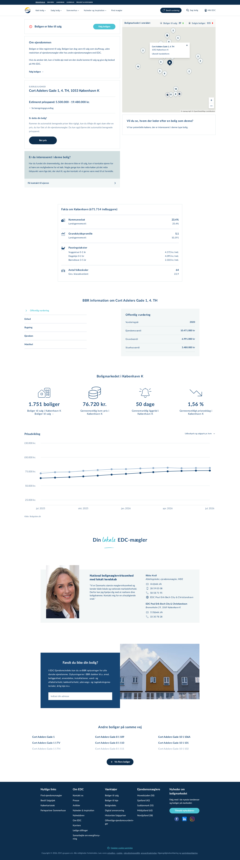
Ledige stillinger (80, 830)
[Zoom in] (211, 100)
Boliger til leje (111, 800)
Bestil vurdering (172, 10)
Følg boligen (104, 27)
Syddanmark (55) (145, 805)
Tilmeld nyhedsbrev (184, 811)
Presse (76, 800)
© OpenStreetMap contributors (203, 111)
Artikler (76, 805)
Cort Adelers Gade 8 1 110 (109, 743)
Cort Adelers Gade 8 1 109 (109, 737)
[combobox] (80, 696)
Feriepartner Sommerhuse (53, 810)
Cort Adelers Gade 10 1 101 (173, 743)
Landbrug (60, 2)
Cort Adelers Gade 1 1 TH (46, 749)
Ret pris (43, 140)
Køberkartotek (48, 805)
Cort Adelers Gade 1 (43, 737)
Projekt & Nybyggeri (84, 2)
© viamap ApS (186, 111)
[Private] (27, 10)
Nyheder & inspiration (83, 810)
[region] (169, 65)
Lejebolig (70, 2)
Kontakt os (78, 795)
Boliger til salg (112, 795)
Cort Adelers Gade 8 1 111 (109, 749)
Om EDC (77, 820)
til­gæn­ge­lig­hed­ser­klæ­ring (168, 853)
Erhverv (50, 2)
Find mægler (116, 10)
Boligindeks (110, 805)
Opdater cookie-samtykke (122, 848)
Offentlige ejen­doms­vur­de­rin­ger (119, 822)
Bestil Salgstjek (48, 800)
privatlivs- (111, 853)
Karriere (77, 825)
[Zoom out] (211, 106)
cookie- (120, 853)
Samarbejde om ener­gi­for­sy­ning (86, 837)
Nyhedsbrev (78, 815)
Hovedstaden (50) (145, 795)
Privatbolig (40, 2)
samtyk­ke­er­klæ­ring (190, 853)
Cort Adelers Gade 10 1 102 (173, 749)
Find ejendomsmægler (51, 795)
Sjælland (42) (143, 800)
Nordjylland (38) (145, 815)
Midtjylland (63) (144, 810)
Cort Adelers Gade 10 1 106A (174, 737)
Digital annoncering (114, 810)
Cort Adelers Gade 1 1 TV (46, 743)
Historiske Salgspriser (115, 815)
